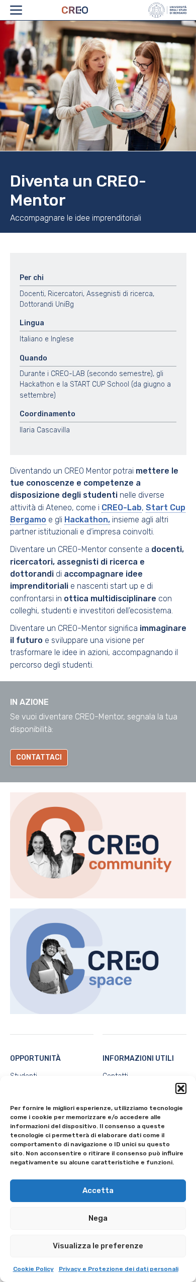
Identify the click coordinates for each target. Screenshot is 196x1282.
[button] (181, 1088)
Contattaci (39, 757)
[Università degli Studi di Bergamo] (167, 10)
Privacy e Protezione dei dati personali (118, 1268)
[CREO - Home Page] (84, 10)
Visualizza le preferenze (98, 1245)
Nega (98, 1218)
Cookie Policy (33, 1268)
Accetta (98, 1190)
